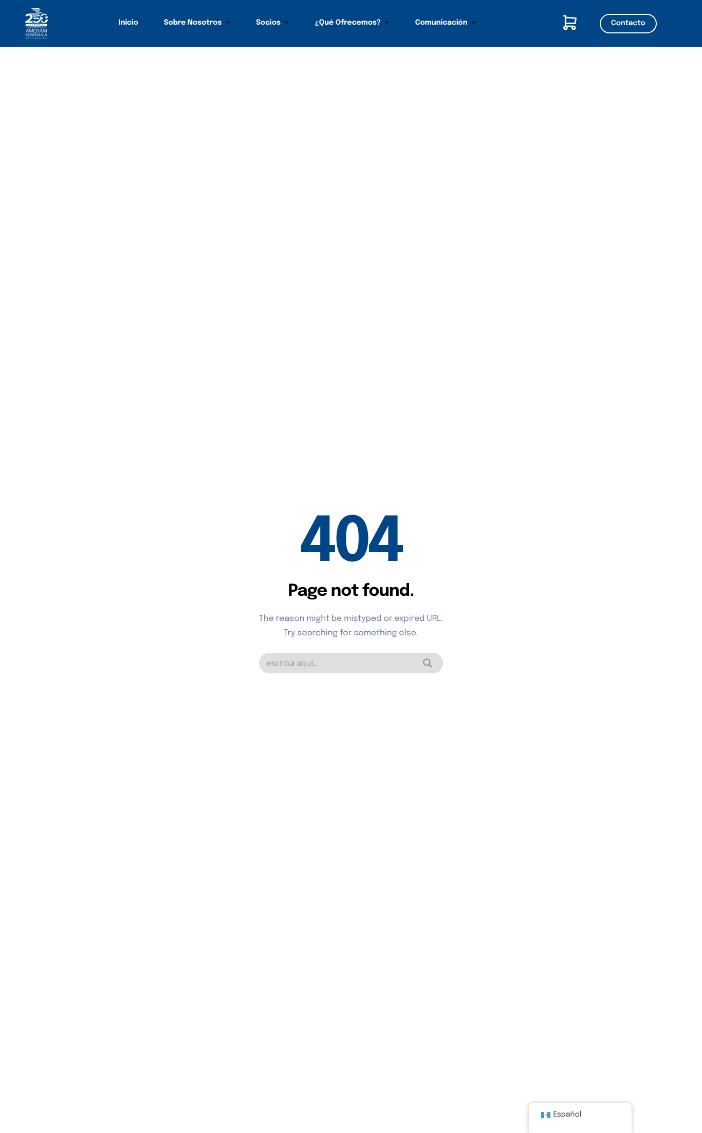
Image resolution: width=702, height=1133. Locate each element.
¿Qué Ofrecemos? (348, 23)
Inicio (128, 23)
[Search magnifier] (427, 663)
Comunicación (441, 23)
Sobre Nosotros (193, 23)
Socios (268, 23)
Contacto (628, 23)
